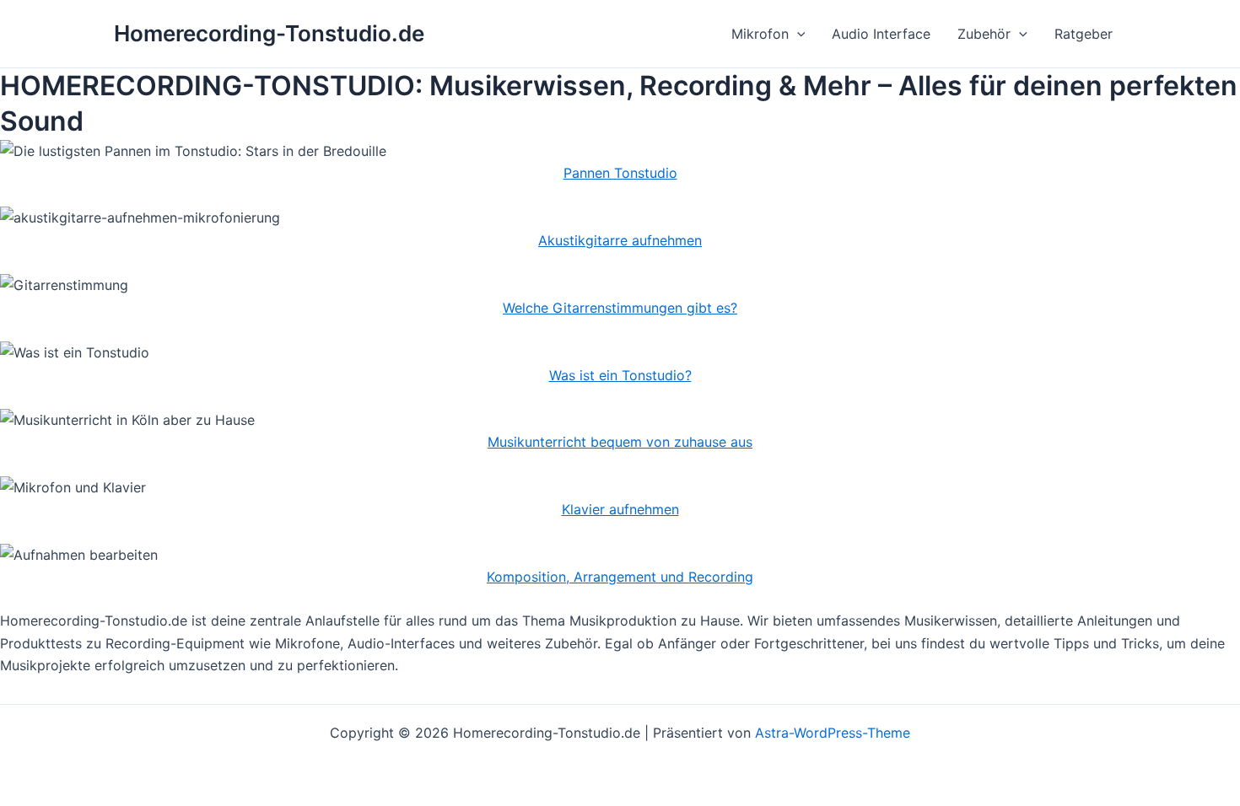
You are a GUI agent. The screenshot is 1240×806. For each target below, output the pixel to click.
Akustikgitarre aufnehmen (620, 240)
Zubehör (984, 33)
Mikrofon (760, 33)
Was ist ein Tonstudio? (620, 375)
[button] (797, 33)
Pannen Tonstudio (620, 172)
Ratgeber (1083, 33)
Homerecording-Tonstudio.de (269, 33)
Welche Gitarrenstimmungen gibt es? (620, 307)
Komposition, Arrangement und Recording (620, 576)
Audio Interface (881, 33)
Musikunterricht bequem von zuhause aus (620, 441)
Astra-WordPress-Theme (832, 732)
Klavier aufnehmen (620, 509)
